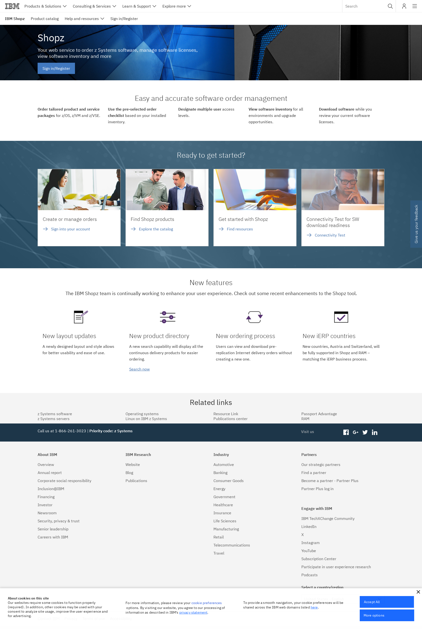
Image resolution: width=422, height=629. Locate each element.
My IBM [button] (404, 8)
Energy (219, 488)
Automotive (223, 464)
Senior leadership (53, 528)
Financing (46, 496)
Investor (45, 504)
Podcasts (309, 574)
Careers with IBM (53, 537)
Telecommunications (231, 545)
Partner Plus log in (317, 488)
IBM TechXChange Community (328, 518)
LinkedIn (308, 526)
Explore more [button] (174, 6)
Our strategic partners (320, 464)
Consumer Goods (228, 480)
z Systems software (55, 413)
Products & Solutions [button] (42, 6)
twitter (365, 432)
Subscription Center (318, 558)
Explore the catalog (156, 229)
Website (133, 464)
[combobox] (369, 6)
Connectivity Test (330, 235)
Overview (46, 464)
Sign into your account (70, 229)
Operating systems (142, 413)
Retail (218, 537)
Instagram (310, 542)
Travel (218, 553)
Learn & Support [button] (136, 6)
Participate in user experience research (336, 566)
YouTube (308, 550)
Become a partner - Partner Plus (330, 480)
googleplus (356, 432)
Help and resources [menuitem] (82, 18)
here (314, 607)
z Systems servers (54, 418)
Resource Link (225, 413)
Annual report (50, 472)
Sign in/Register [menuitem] (124, 18)
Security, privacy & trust (59, 520)
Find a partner (313, 472)
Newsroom (47, 512)
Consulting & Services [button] (92, 6)
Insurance (222, 512)
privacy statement (193, 612)
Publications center (230, 418)
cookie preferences (206, 603)
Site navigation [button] (414, 8)
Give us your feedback (416, 224)
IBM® (12, 6)
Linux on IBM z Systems (146, 418)
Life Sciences (224, 520)
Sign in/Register (56, 68)
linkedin (374, 432)
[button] (390, 6)
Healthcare (223, 504)
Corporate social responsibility (64, 480)
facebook (346, 432)
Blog (129, 472)
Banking (220, 472)
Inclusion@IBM (51, 488)
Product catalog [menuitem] (45, 18)
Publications (136, 480)
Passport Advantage (319, 413)
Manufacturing (226, 528)
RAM (305, 418)
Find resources (240, 229)
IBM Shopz (15, 18)
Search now (139, 369)
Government (224, 496)
